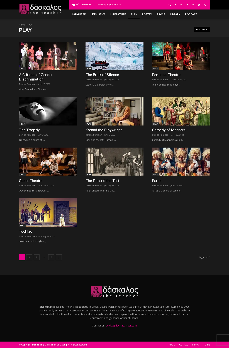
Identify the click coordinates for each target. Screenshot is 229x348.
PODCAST (191, 14)
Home (22, 24)
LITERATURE (118, 14)
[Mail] (193, 4)
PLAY (134, 14)
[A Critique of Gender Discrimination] (48, 56)
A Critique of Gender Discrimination (36, 77)
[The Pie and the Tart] (114, 162)
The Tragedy (29, 130)
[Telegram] (198, 4)
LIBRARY (175, 14)
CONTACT (184, 344)
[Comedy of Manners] (181, 111)
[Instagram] (181, 4)
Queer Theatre (30, 181)
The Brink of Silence (102, 75)
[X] (204, 4)
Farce (156, 181)
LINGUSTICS (98, 14)
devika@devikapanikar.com (121, 325)
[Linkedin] (187, 4)
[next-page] (59, 257)
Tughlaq (25, 231)
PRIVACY (196, 344)
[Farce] (181, 162)
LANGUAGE (79, 14)
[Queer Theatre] (48, 162)
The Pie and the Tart (102, 181)
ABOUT (172, 344)
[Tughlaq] (48, 212)
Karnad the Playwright (104, 130)
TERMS (207, 344)
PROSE (161, 14)
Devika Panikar (27, 84)
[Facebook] (175, 4)
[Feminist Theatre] (181, 56)
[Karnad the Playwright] (114, 111)
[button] (169, 4)
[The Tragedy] (48, 111)
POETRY (147, 14)
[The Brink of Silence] (114, 56)
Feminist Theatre (166, 75)
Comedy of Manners (169, 130)
